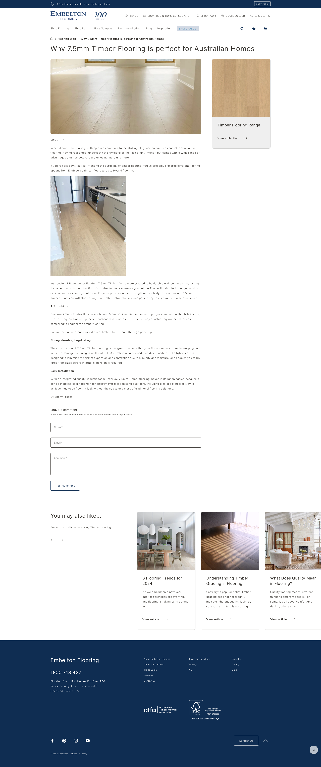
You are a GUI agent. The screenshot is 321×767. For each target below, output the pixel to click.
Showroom (262, 3)
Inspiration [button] (164, 28)
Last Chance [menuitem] (187, 28)
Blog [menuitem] (149, 28)
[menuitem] (157, 658)
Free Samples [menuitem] (103, 28)
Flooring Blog (67, 38)
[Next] (63, 540)
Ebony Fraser (63, 396)
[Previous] (52, 540)
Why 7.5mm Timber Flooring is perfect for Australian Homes (122, 38)
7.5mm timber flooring (82, 283)
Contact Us (246, 740)
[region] (151, 4)
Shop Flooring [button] (59, 28)
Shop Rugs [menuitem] (81, 28)
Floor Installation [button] (129, 28)
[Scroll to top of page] (265, 741)
